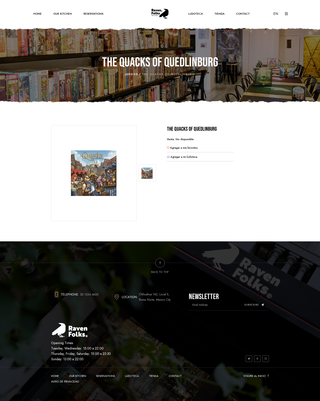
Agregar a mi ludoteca (183, 157)
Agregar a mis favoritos (183, 148)
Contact (243, 14)
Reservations (93, 14)
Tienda (219, 14)
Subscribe (252, 304)
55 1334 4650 (89, 294)
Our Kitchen (62, 14)
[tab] (147, 173)
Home (37, 14)
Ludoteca (195, 14)
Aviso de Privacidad (65, 381)
